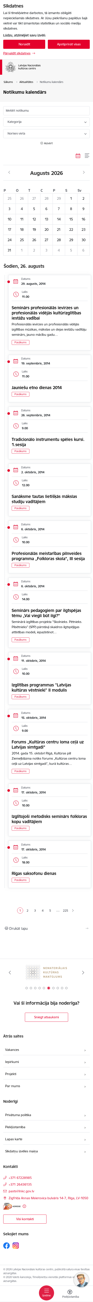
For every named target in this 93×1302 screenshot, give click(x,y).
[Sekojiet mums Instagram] (16, 1245)
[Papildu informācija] (24, 1206)
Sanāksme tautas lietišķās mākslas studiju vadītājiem (44, 499)
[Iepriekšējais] (9, 972)
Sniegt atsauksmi (46, 1017)
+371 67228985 (20, 1178)
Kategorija (14, 122)
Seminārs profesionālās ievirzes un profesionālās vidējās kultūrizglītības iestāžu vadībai (46, 313)
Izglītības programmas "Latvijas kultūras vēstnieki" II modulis (41, 687)
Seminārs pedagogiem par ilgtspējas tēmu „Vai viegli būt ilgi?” (46, 613)
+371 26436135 (20, 1184)
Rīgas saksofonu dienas (34, 873)
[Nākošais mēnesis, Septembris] (84, 172)
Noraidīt (24, 44)
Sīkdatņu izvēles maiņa (21, 1151)
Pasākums (20, 342)
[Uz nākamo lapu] (73, 911)
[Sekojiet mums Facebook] (6, 1245)
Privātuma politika (18, 1115)
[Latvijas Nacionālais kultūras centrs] (46, 72)
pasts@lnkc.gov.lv (21, 1191)
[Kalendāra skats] (78, 155)
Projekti (10, 1074)
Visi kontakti (25, 1219)
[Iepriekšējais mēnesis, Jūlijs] (9, 172)
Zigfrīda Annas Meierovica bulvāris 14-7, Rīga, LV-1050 (48, 1198)
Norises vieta (16, 133)
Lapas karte (13, 1139)
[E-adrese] (12, 1206)
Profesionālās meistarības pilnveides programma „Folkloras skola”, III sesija (48, 556)
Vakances (12, 1050)
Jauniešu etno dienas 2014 (37, 387)
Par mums (12, 1086)
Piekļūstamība (15, 1127)
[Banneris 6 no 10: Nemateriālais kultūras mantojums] (46, 973)
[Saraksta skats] (87, 155)
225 (65, 910)
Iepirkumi (12, 1062)
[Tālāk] (83, 972)
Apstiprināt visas (69, 44)
